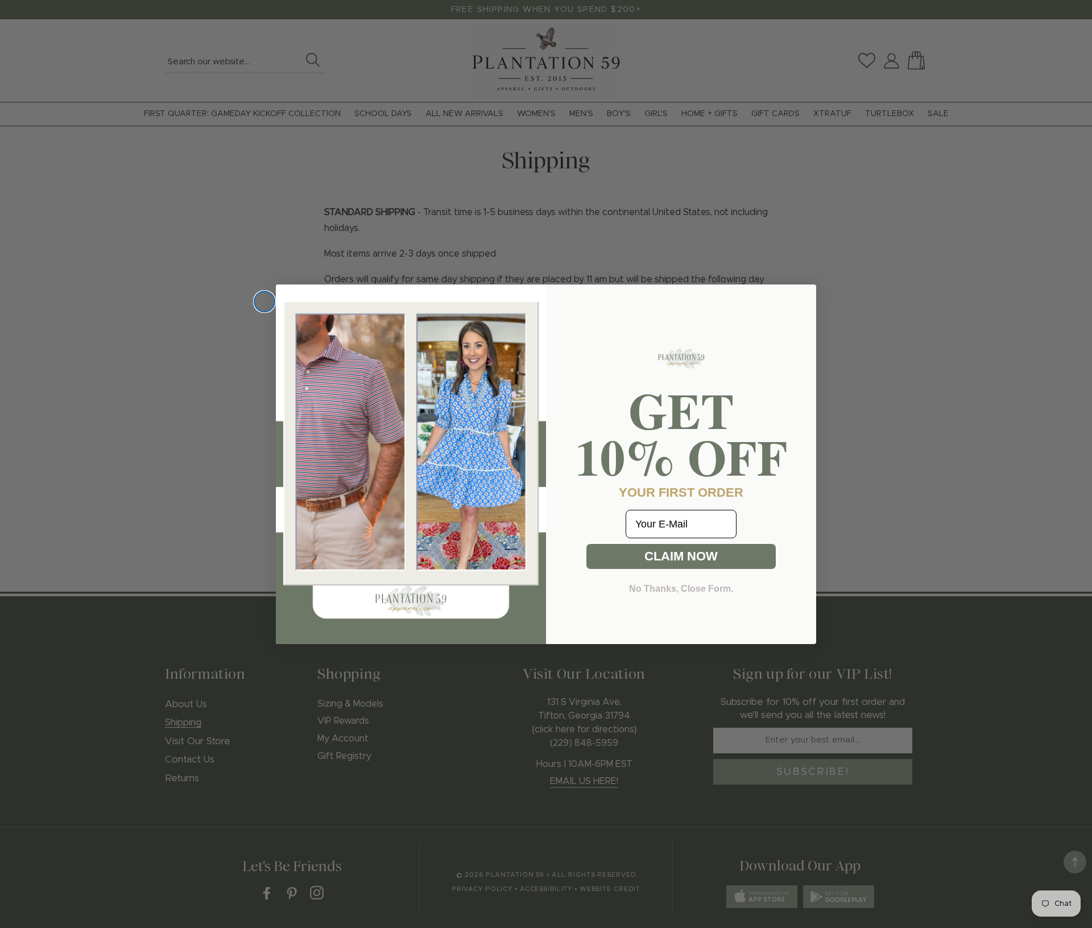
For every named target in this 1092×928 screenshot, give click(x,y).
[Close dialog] (264, 301)
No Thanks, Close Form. (681, 588)
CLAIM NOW (681, 556)
